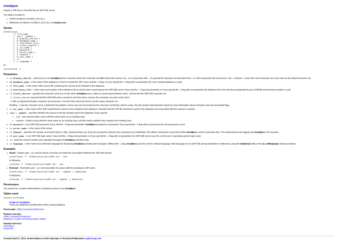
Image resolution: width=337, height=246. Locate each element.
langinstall (8, 228)
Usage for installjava (19, 202)
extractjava (9, 226)
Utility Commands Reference (30, 209)
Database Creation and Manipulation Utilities (25, 219)
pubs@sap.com (93, 238)
